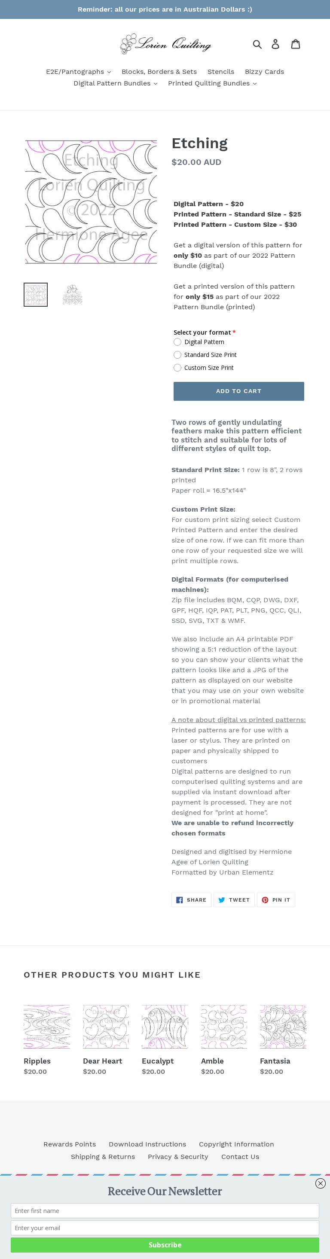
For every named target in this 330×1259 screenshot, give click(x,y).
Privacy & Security (178, 1156)
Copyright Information (236, 1144)
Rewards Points (69, 1144)
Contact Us (240, 1156)
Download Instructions (147, 1144)
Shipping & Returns (103, 1156)
